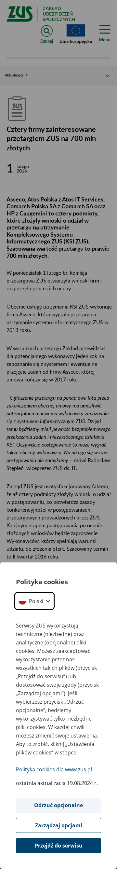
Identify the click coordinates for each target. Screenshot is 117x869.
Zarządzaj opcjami (58, 825)
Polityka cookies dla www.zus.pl (54, 769)
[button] (34, 601)
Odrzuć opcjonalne (58, 805)
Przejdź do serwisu (59, 845)
